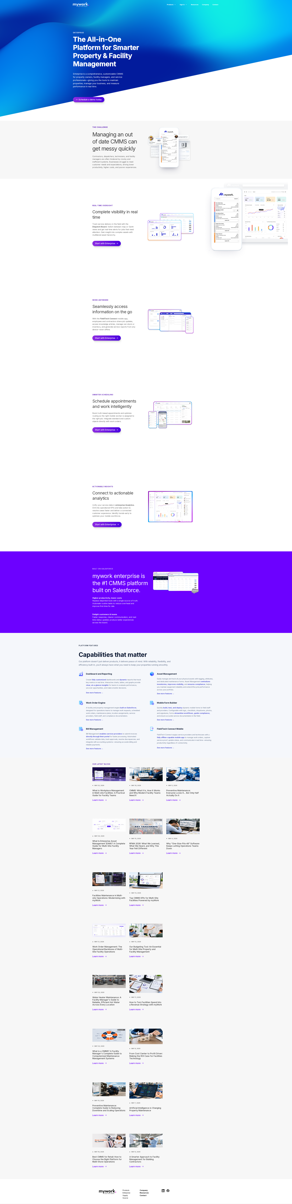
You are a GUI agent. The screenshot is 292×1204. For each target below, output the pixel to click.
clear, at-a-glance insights (97, 685)
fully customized (99, 680)
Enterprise (126, 1193)
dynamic (123, 680)
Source (125, 1198)
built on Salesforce (128, 707)
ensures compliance (196, 684)
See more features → (94, 693)
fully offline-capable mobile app (170, 737)
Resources (194, 5)
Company (205, 5)
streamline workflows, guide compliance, (192, 713)
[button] (171, 4)
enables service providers (110, 734)
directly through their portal (97, 736)
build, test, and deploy (172, 707)
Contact (215, 5)
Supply (125, 1195)
